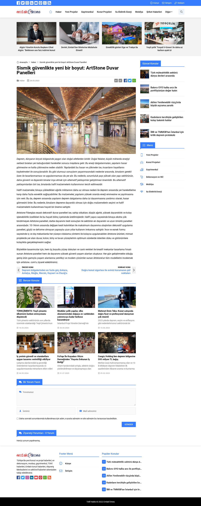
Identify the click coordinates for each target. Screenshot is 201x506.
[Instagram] (27, 3)
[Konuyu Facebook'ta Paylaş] (125, 80)
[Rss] (49, 3)
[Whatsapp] (45, 3)
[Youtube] (36, 3)
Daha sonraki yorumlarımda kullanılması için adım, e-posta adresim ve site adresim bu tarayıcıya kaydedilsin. (68, 419)
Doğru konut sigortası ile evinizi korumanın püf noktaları (106, 272)
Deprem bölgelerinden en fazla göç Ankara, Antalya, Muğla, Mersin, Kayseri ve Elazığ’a (45, 272)
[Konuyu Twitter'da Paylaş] (130, 80)
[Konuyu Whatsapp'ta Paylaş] (134, 80)
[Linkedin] (31, 3)
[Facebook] (18, 3)
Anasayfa (24, 62)
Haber (33, 62)
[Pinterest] (40, 3)
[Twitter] (23, 3)
